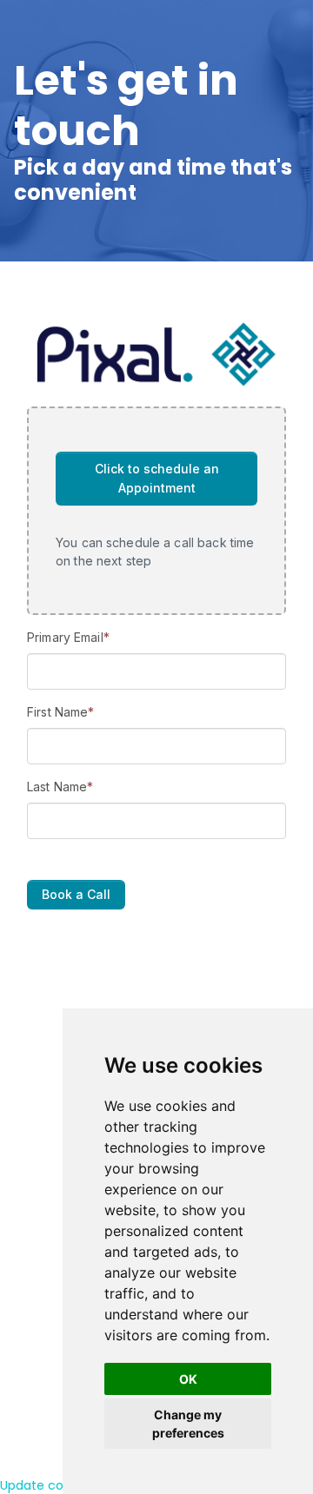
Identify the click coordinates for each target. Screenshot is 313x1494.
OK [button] (188, 1379)
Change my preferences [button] (188, 1423)
